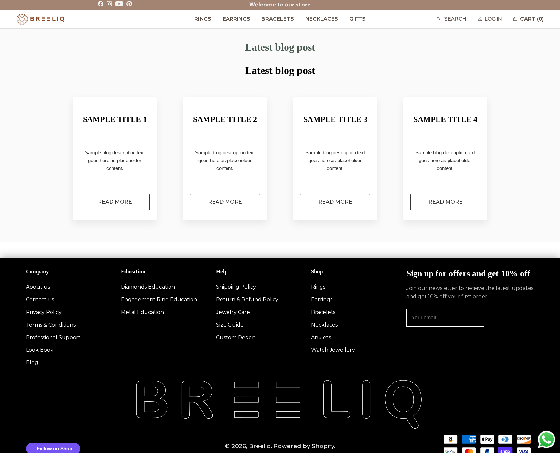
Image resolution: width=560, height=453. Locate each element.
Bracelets (323, 312)
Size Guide (230, 325)
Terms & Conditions (51, 325)
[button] (451, 19)
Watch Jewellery (333, 350)
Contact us (40, 299)
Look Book (39, 350)
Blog (32, 362)
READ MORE (115, 202)
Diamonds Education (148, 287)
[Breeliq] (40, 19)
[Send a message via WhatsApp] (546, 439)
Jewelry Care (233, 312)
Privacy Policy (44, 312)
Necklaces (324, 325)
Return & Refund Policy (247, 299)
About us (38, 287)
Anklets (321, 337)
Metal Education (142, 312)
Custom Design (236, 337)
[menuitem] (202, 19)
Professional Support (53, 337)
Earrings (321, 299)
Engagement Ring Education (159, 299)
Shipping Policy (236, 287)
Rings (318, 287)
